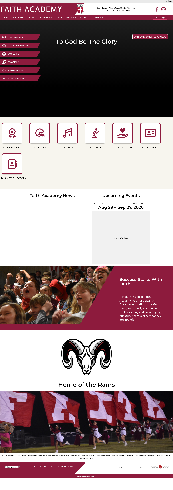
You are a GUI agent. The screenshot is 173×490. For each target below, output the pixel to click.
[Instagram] (163, 10)
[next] (102, 203)
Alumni (84, 17)
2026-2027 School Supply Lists (150, 36)
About (31, 17)
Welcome (18, 17)
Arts (59, 17)
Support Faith (66, 466)
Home (7, 17)
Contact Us (112, 17)
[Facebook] (157, 10)
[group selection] (94, 203)
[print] (142, 203)
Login (169, 1)
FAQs (51, 466)
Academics (46, 17)
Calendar (97, 17)
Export (136, 203)
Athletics (70, 17)
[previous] (98, 203)
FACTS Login (160, 17)
